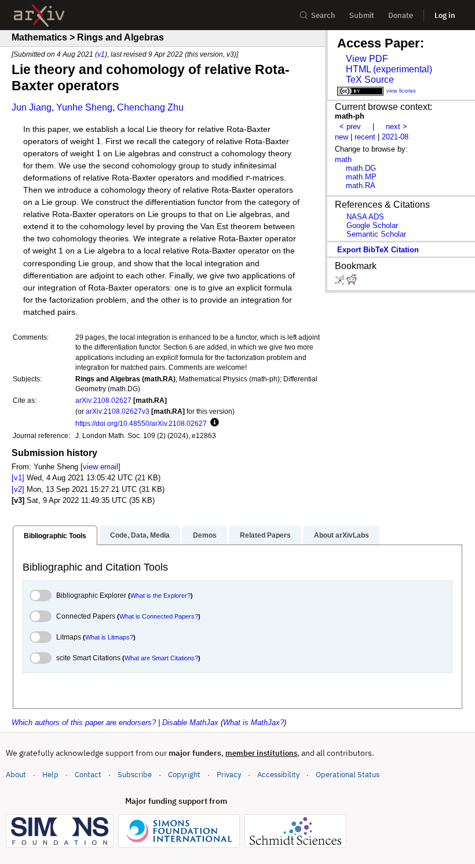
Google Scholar (372, 225)
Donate (400, 15)
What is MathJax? (253, 722)
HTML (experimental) (389, 69)
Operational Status (347, 774)
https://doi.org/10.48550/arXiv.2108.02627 (141, 423)
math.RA (360, 185)
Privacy (229, 775)
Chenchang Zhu (150, 107)
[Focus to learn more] (213, 423)
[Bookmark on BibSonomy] (340, 282)
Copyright (184, 775)
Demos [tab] (205, 535)
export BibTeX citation (378, 249)
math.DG (361, 168)
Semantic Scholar (376, 234)
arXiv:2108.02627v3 (117, 411)
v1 (101, 54)
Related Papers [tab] (265, 535)
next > (396, 126)
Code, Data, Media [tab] (140, 535)
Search (323, 15)
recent (365, 137)
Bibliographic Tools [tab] (55, 536)
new (341, 137)
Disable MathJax (190, 722)
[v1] (18, 477)
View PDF (367, 59)
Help (50, 775)
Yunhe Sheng (84, 107)
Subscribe (135, 775)
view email (100, 466)
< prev (350, 126)
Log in (444, 15)
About (16, 775)
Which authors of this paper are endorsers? (84, 722)
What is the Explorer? (160, 595)
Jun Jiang (32, 107)
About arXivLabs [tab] (341, 535)
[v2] (18, 489)
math (343, 159)
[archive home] (39, 15)
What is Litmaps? (109, 637)
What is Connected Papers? (158, 616)
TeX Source (370, 79)
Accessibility (278, 775)
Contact (88, 775)
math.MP (361, 176)
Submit (361, 15)
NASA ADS (365, 216)
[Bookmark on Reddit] (351, 282)
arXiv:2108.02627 (103, 400)
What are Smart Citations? (161, 658)
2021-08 (395, 137)
